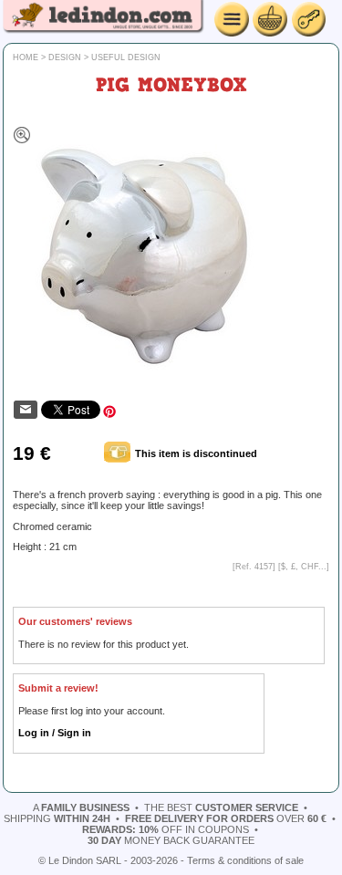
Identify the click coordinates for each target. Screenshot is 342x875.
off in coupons (165, 829)
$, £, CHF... (303, 566)
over (225, 818)
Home (25, 57)
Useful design (126, 57)
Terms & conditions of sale (245, 860)
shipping (57, 818)
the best (221, 807)
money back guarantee (171, 840)
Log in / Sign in (54, 732)
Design (64, 57)
